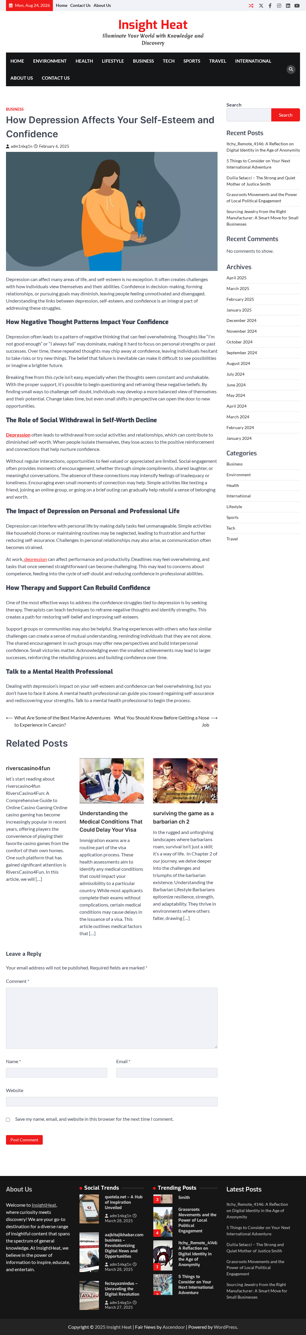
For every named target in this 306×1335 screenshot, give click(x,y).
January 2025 (239, 309)
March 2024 (238, 416)
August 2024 (238, 363)
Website (14, 1090)
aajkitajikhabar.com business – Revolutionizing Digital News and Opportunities (124, 1245)
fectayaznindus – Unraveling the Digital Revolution (122, 1289)
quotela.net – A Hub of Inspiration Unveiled (124, 1202)
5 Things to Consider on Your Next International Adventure (195, 1285)
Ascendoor (174, 1327)
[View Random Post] (250, 5)
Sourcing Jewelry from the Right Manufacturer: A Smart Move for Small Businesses (263, 217)
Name (13, 1061)
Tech (169, 61)
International (253, 61)
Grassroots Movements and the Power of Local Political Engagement (197, 1220)
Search (234, 104)
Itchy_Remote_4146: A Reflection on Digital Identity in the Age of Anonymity (198, 1253)
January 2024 (239, 438)
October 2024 (240, 341)
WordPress (225, 1327)
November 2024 (242, 331)
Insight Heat (153, 25)
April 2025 (237, 277)
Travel (217, 61)
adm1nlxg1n (21, 146)
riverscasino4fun (28, 768)
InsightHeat (44, 1205)
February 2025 (240, 299)
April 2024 (237, 405)
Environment (50, 61)
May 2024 (236, 395)
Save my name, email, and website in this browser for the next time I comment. (94, 1119)
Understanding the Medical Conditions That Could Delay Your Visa (111, 821)
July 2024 (235, 374)
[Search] (291, 69)
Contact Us (80, 5)
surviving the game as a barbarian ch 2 (183, 817)
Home (61, 5)
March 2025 (238, 288)
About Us (102, 5)
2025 (100, 1327)
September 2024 (242, 352)
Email (123, 1061)
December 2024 (241, 320)
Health (84, 61)
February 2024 (240, 427)
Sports (191, 61)
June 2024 (236, 384)
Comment (17, 981)
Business (143, 61)
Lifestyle (113, 61)
